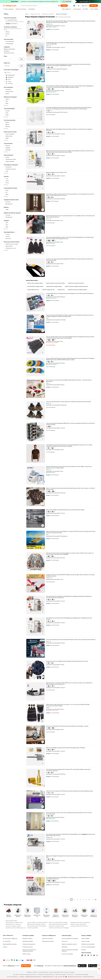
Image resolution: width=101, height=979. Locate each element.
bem (21, 59)
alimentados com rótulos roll (13, 924)
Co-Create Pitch (6, 941)
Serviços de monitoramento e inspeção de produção (29, 950)
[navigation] (14, 457)
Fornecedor (56, 29)
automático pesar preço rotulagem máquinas (77, 289)
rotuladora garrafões (32, 927)
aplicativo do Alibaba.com (70, 965)
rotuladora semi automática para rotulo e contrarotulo (16, 927)
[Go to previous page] (62, 899)
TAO (62, 972)
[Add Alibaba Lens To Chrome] (26, 965)
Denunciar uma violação (67, 953)
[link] (99, 965)
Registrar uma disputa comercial (69, 944)
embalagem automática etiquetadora (80, 922)
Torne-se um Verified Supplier (88, 947)
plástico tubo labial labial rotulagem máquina (59, 922)
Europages (72, 972)
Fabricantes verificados (47, 938)
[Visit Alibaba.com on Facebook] (82, 955)
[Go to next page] (92, 899)
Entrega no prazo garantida (29, 944)
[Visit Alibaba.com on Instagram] (91, 955)
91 (89, 899)
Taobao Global (56, 972)
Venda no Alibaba (85, 938)
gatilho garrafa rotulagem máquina (36, 924)
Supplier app (40, 965)
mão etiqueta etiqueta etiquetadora (58, 924)
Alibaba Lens (11, 965)
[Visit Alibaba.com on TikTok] (97, 955)
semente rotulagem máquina (13, 926)
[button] (59, 6)
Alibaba (26, 14)
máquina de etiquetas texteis (56, 926)
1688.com (35, 972)
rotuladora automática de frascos (79, 926)
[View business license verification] (64, 977)
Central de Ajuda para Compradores (70, 938)
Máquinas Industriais (35, 14)
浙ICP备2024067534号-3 (88, 976)
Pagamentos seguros (27, 938)
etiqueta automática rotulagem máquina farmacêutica (76, 286)
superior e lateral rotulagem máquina (35, 283)
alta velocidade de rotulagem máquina (35, 286)
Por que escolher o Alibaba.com (10, 938)
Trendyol (66, 972)
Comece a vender (85, 941)
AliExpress (29, 972)
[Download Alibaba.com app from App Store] (82, 965)
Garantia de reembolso (28, 941)
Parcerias (83, 949)
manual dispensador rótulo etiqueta (36, 926)
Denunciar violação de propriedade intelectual (70, 950)
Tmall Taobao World (43, 972)
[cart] (79, 5)
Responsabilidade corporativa (10, 944)
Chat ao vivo (64, 941)
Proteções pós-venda (28, 947)
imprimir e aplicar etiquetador (78, 924)
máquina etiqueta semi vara (33, 289)
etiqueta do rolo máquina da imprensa (76, 283)
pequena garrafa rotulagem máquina (54, 286)
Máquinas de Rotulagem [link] (61, 14)
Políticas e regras (26, 953)
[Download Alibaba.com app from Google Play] (93, 965)
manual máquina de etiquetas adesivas (37, 922)
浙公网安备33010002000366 (75, 976)
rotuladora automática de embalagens (59, 927)
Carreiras (5, 947)
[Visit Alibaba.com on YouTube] (94, 955)
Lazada (50, 972)
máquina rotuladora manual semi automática (55, 283)
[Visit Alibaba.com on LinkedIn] (85, 955)
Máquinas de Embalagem (48, 14)
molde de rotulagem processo (48, 289)
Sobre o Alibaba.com (8, 935)
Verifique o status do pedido (87, 944)
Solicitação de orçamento (48, 941)
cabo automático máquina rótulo (14, 922)
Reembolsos (65, 947)
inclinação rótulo (61, 289)
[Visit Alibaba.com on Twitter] (88, 955)
